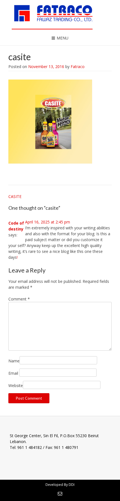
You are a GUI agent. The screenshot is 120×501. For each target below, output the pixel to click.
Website (15, 385)
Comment (19, 299)
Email (13, 373)
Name (14, 360)
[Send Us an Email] (60, 493)
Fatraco (78, 66)
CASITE (14, 196)
